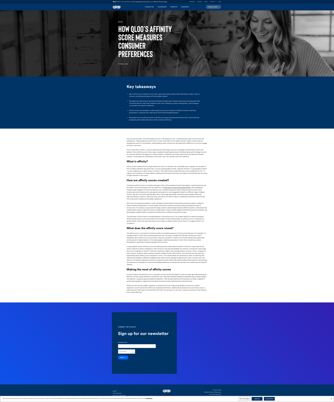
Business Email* (123, 342)
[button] (149, 6)
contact (212, 1)
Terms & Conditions (215, 394)
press (206, 1)
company (192, 1)
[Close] (331, 399)
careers (199, 1)
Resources (185, 6)
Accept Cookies (269, 398)
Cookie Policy (149, 398)
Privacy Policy (217, 390)
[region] (167, 399)
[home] (124, 7)
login (219, 1)
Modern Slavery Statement (212, 392)
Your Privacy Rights (244, 398)
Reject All (257, 398)
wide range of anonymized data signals (177, 187)
